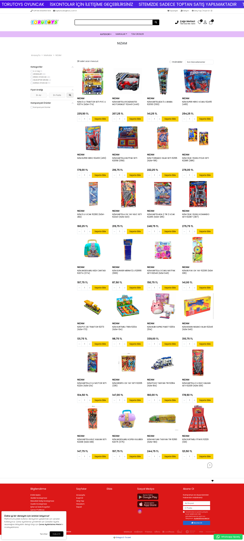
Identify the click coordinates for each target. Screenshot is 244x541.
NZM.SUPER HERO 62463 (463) (91, 158)
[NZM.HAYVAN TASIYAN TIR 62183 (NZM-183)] (162, 419)
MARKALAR (120, 34)
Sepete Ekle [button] (100, 118)
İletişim (186, 10)
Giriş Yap (80, 501)
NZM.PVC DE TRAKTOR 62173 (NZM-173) (90, 328)
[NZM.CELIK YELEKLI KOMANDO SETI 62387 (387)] (197, 194)
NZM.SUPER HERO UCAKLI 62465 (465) (197, 103)
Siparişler (174, 10)
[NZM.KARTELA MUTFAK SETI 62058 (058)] (128, 137)
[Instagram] (212, 10)
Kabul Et (56, 534)
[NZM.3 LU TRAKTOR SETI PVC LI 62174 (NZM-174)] (93, 81)
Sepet (79, 507)
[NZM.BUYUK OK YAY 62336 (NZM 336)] (197, 250)
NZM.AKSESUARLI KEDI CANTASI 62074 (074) (91, 272)
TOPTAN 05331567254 (42, 10)
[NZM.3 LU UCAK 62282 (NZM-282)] (93, 194)
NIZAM (58, 55)
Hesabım (80, 504)
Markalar (48, 55)
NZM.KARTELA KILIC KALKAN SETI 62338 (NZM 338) (91, 440)
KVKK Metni (35, 495)
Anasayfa (35, 55)
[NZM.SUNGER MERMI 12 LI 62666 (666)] (128, 250)
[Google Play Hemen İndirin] (158, 497)
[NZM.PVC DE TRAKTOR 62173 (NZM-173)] (93, 306)
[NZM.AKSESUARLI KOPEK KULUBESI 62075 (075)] (128, 419)
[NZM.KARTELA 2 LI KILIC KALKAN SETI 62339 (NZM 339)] (197, 362)
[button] (211, 22)
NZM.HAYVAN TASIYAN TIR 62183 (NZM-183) (162, 440)
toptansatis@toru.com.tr (66, 10)
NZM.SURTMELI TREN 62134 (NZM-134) (124, 328)
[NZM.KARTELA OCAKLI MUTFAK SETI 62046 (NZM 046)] (162, 250)
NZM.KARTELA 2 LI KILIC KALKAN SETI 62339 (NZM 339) (196, 384)
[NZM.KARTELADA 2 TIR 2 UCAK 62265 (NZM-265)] (162, 194)
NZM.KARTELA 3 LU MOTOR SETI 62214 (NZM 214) (91, 384)
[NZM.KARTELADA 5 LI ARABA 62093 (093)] (162, 81)
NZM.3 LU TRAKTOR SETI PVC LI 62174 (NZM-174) (91, 103)
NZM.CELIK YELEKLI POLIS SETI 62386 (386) (195, 159)
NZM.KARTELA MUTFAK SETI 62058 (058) (124, 159)
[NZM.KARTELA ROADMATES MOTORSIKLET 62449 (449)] (128, 81)
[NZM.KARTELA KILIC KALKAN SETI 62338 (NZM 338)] (93, 419)
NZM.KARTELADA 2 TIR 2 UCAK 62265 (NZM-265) (161, 215)
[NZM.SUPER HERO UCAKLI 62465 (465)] (197, 81)
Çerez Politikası (37, 509)
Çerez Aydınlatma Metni (50, 524)
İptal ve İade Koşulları (40, 507)
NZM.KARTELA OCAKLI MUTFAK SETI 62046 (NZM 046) (161, 272)
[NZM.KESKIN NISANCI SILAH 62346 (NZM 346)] (197, 306)
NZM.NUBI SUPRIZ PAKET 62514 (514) (161, 328)
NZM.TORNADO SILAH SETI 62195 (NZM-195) (162, 159)
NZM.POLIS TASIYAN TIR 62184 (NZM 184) (161, 384)
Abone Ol (197, 522)
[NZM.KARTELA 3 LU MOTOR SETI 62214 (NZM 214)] (93, 362)
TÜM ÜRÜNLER (137, 34)
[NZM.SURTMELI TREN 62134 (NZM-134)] (128, 306)
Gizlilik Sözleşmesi (38, 498)
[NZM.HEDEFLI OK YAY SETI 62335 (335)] (128, 362)
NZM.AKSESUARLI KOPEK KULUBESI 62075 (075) (127, 440)
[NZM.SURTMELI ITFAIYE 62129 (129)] (197, 419)
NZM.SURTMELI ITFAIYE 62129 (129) (195, 440)
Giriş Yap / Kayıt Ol (202, 10)
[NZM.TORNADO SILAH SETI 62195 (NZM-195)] (162, 137)
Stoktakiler (177, 62)
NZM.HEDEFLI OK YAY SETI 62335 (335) (127, 384)
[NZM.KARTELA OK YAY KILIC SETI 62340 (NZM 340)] (128, 194)
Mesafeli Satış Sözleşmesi (42, 501)
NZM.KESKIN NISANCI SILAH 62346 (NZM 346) (197, 328)
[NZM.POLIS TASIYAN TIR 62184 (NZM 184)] (162, 362)
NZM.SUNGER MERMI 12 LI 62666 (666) (126, 272)
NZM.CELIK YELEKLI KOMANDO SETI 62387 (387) (195, 215)
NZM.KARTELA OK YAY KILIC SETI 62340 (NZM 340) (127, 215)
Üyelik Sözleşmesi (38, 504)
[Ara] (155, 22)
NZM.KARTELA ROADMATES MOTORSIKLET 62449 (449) (125, 103)
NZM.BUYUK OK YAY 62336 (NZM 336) (197, 272)
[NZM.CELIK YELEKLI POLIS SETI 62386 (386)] (197, 137)
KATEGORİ (105, 34)
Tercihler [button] (44, 534)
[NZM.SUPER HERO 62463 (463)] (93, 137)
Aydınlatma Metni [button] (201, 518)
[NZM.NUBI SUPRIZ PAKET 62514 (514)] (162, 306)
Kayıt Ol (79, 498)
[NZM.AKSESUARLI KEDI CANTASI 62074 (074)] (93, 250)
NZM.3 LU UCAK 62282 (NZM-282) (91, 215)
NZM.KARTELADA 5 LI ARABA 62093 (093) (159, 103)
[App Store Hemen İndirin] (158, 504)
